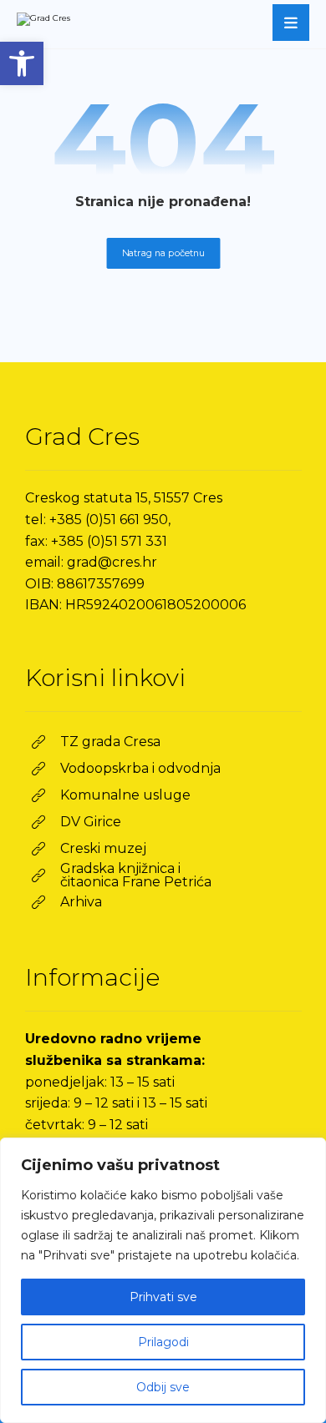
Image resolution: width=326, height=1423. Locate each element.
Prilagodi (163, 1342)
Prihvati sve (163, 1296)
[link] (21, 63)
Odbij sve (163, 1387)
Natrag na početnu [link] (163, 253)
